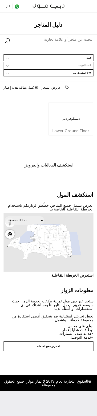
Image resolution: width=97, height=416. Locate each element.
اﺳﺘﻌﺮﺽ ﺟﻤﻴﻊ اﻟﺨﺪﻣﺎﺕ (48, 346)
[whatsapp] (16, 6)
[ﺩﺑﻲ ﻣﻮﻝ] (48, 5)
